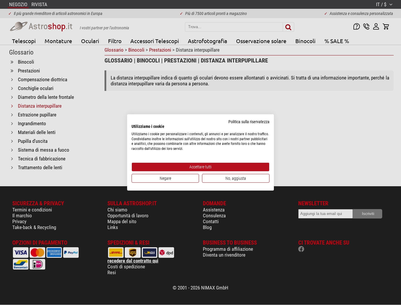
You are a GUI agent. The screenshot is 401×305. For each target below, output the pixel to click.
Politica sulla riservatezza (248, 121)
